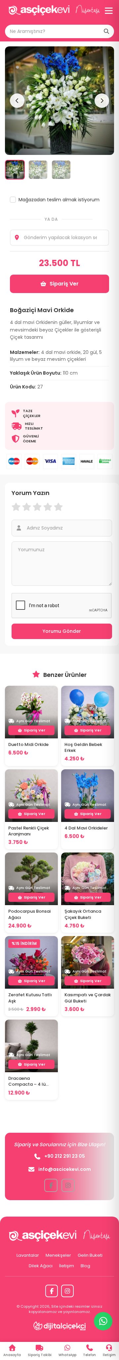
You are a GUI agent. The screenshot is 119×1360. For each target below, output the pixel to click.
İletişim (66, 1266)
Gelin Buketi (90, 1255)
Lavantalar (28, 1255)
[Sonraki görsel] (102, 100)
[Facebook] (51, 1291)
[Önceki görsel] (17, 100)
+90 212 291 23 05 (64, 1156)
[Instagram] (67, 1291)
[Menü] (108, 10)
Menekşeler (58, 1255)
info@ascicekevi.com (64, 1169)
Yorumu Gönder (62, 631)
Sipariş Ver (64, 283)
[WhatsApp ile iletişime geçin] (103, 1321)
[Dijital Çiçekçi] (59, 1325)
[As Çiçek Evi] (54, 10)
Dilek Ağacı (41, 1266)
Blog (85, 1266)
